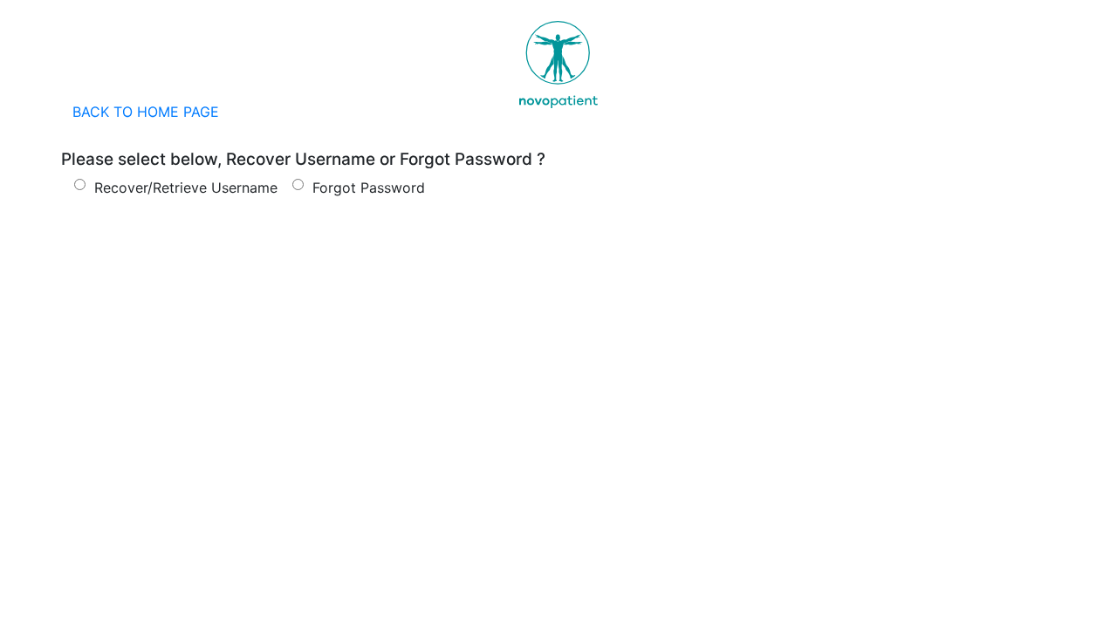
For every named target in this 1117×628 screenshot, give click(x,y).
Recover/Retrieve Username (184, 187)
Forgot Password (366, 187)
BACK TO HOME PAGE (145, 111)
